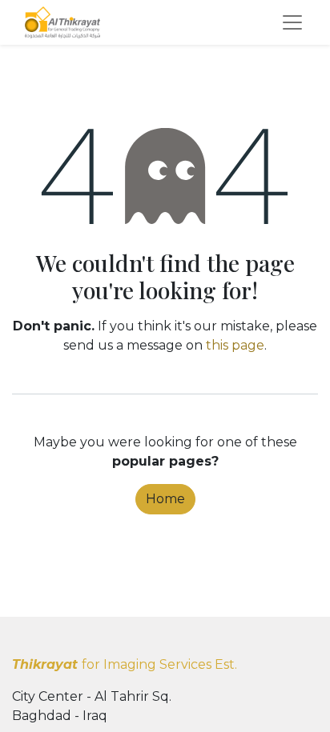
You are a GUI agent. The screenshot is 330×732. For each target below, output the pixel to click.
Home (165, 498)
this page (235, 345)
